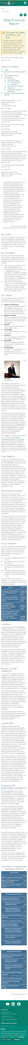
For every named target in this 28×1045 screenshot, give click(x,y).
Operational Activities (13, 80)
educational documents (8, 439)
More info (21, 1037)
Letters (6, 70)
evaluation (4, 677)
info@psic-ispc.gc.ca (7, 1016)
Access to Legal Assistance (15, 86)
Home (3, 8)
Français (21, 14)
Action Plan (4, 709)
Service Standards (15, 82)
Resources (6, 11)
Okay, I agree (6, 1039)
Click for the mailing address (9, 1019)
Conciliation (13, 84)
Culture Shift (10, 88)
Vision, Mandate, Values (11, 75)
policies (18, 437)
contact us (19, 853)
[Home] (10, 3)
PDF (21, 57)
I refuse (17, 1039)
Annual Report (8, 77)
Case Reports (11, 79)
